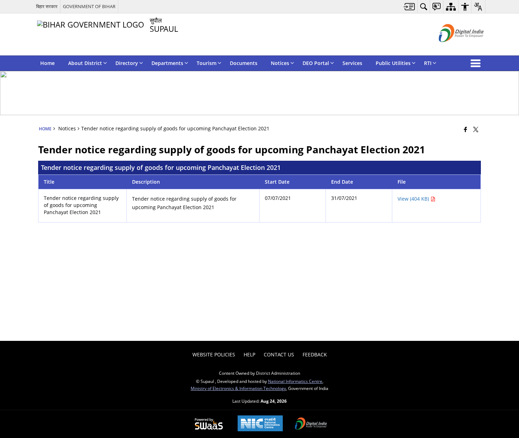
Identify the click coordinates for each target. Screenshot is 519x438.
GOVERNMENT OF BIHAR (89, 6)
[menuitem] (409, 6)
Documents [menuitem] (243, 63)
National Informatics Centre (295, 381)
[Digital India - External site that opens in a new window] (452, 48)
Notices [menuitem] (280, 63)
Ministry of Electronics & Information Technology (238, 388)
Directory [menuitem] (126, 63)
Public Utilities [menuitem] (393, 63)
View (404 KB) (414, 198)
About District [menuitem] (85, 63)
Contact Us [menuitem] (279, 354)
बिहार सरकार (47, 6)
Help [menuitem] (249, 354)
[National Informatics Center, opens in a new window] (260, 424)
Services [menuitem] (352, 63)
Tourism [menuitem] (206, 63)
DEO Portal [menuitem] (316, 63)
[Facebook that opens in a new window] (465, 129)
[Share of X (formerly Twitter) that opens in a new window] (475, 129)
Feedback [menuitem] (315, 354)
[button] (477, 63)
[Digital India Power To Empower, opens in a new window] (311, 424)
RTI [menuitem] (427, 63)
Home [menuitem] (47, 63)
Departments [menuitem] (167, 63)
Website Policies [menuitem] (213, 354)
